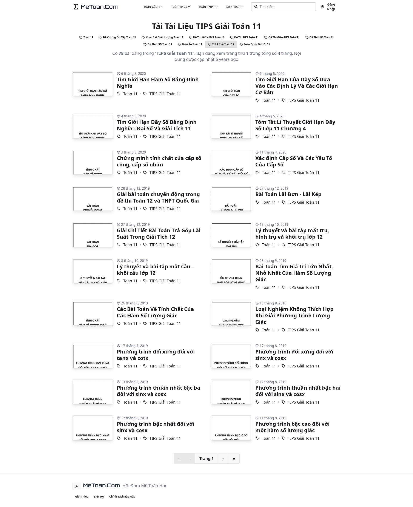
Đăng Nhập (331, 6)
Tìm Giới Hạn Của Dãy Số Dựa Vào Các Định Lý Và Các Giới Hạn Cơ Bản (296, 86)
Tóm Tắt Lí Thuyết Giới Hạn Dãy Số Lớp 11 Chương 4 (295, 125)
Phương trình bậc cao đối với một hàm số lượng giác (292, 427)
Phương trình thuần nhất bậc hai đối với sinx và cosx (298, 391)
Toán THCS (179, 6)
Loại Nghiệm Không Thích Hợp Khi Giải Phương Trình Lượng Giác (294, 315)
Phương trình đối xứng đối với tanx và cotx (156, 354)
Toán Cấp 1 (152, 6)
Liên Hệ (99, 496)
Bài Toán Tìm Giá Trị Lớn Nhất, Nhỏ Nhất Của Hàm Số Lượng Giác (294, 273)
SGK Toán (233, 6)
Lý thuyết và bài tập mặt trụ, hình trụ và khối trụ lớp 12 (292, 233)
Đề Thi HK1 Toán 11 (246, 37)
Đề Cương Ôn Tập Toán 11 (119, 37)
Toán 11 (88, 37)
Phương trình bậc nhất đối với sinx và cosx (155, 427)
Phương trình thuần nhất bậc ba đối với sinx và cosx (158, 391)
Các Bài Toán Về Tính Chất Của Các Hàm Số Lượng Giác (155, 312)
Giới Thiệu (81, 496)
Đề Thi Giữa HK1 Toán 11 (208, 37)
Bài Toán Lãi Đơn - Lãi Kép (288, 194)
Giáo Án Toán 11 (192, 44)
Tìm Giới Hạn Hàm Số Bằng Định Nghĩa (158, 82)
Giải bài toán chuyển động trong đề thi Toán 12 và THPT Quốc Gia (158, 197)
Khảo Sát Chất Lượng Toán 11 (164, 37)
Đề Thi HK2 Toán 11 (322, 37)
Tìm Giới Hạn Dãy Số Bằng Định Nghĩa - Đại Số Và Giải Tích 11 (157, 125)
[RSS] (76, 486)
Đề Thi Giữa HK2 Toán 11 (284, 37)
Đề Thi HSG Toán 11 (160, 44)
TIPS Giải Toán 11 (223, 44)
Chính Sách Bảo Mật (122, 496)
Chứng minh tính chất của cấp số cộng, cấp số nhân (159, 161)
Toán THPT (207, 6)
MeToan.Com (101, 485)
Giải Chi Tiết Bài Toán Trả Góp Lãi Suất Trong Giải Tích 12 (158, 233)
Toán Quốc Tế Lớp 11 (257, 44)
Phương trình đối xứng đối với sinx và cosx (294, 354)
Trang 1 (206, 458)
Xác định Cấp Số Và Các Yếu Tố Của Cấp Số (293, 161)
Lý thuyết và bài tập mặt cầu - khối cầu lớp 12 (155, 269)
